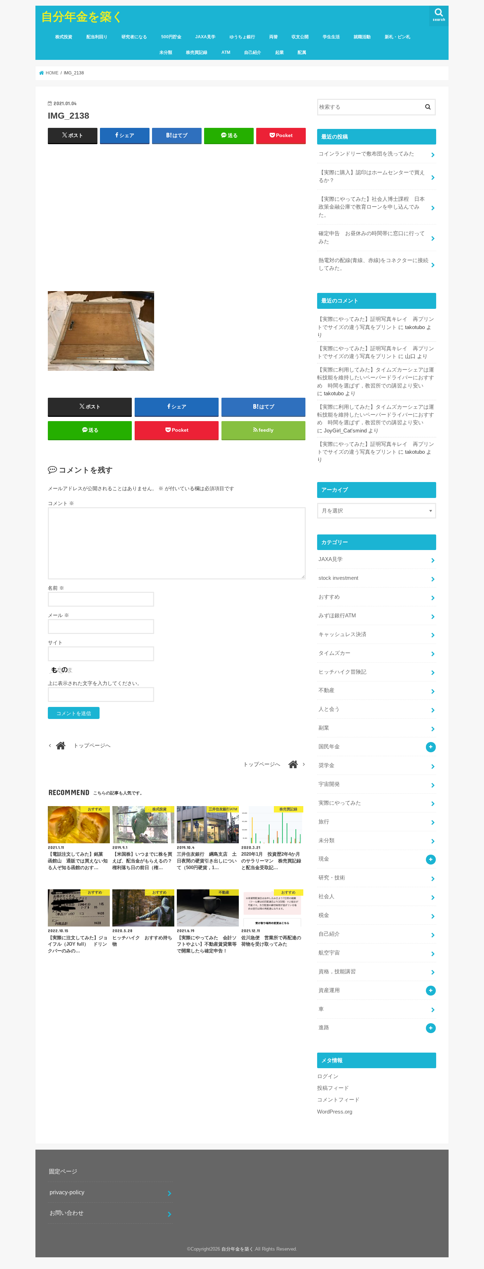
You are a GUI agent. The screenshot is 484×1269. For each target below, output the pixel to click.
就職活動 (362, 36)
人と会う (329, 709)
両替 (273, 36)
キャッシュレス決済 (342, 634)
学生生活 (331, 36)
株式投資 (63, 36)
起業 (279, 52)
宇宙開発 (329, 784)
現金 (324, 859)
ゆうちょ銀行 (242, 36)
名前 (56, 588)
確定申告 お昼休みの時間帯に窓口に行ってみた (372, 237)
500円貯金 (171, 36)
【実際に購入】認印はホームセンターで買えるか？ (372, 176)
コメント (61, 503)
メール (58, 615)
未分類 (165, 52)
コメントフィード (338, 1100)
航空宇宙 (329, 953)
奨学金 (326, 765)
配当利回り (97, 36)
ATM (225, 52)
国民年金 (329, 746)
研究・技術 (332, 877)
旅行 (324, 822)
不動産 (326, 690)
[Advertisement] (177, 220)
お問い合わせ (67, 1212)
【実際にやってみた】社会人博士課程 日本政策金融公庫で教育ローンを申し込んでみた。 (372, 206)
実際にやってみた (340, 803)
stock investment (338, 578)
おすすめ (329, 597)
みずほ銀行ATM (337, 615)
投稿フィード (333, 1088)
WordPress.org (334, 1112)
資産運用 (329, 990)
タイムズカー (334, 653)
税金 (324, 915)
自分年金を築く (82, 16)
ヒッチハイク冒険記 (342, 672)
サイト (55, 642)
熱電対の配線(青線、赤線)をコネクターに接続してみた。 (373, 264)
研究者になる (134, 36)
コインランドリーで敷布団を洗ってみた (366, 154)
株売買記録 (196, 52)
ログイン (327, 1076)
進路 (324, 1027)
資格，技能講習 (337, 971)
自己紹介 (252, 52)
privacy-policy (67, 1192)
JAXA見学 (205, 36)
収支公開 (300, 36)
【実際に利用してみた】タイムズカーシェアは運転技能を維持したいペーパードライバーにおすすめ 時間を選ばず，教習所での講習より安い (375, 377)
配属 (302, 52)
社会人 (326, 896)
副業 (324, 728)
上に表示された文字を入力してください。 (95, 683)
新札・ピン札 (397, 36)
